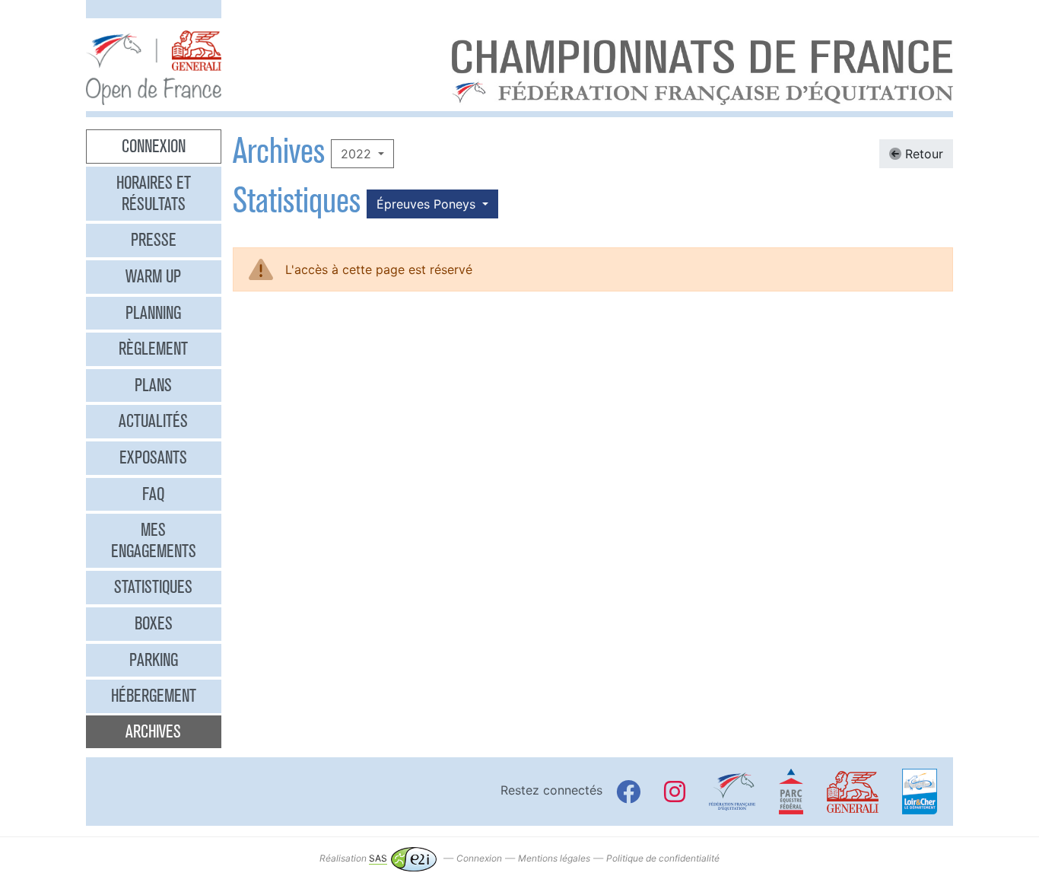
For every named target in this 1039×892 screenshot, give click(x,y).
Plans (153, 385)
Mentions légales (554, 858)
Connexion (154, 146)
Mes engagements (153, 540)
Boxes (154, 623)
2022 (358, 153)
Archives (153, 731)
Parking (153, 660)
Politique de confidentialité (663, 858)
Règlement (153, 348)
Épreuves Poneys (428, 204)
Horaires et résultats (153, 193)
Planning (153, 312)
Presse (153, 239)
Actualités (153, 421)
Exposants (153, 457)
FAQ (153, 494)
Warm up (153, 276)
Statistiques (153, 586)
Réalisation (353, 858)
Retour (922, 153)
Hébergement (153, 695)
